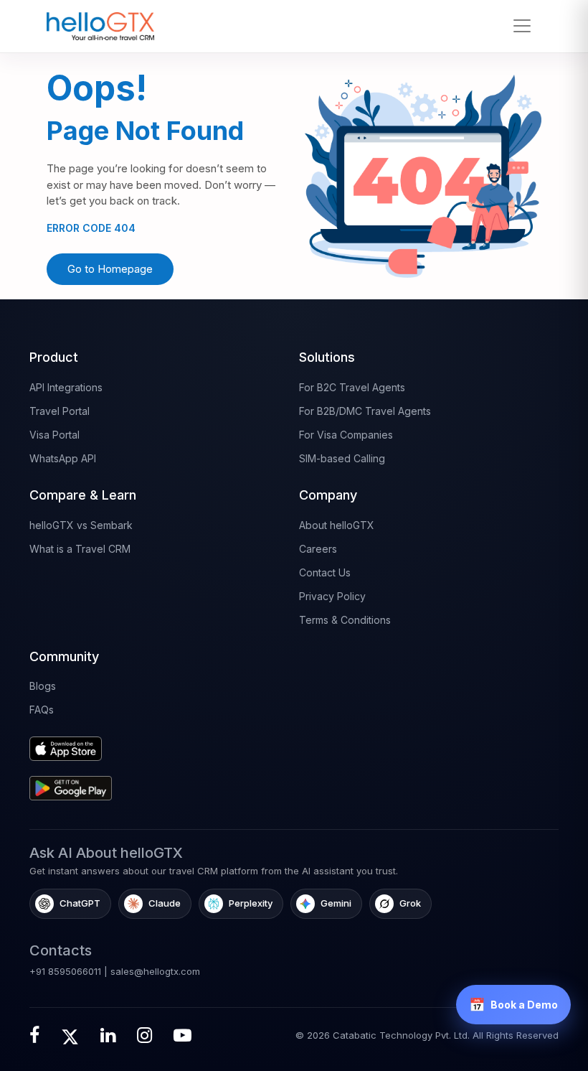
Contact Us (325, 572)
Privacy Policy (332, 596)
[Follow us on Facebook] (34, 1035)
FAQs (41, 709)
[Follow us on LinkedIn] (107, 1035)
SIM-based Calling (342, 458)
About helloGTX (336, 525)
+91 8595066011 (65, 971)
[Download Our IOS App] (159, 743)
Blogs (42, 686)
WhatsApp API (62, 458)
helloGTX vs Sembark (81, 525)
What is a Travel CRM (80, 549)
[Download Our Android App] (159, 782)
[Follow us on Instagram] (144, 1035)
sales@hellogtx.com (155, 971)
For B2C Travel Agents (352, 387)
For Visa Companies (346, 435)
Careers (318, 549)
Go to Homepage (110, 269)
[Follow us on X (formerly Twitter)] (70, 1035)
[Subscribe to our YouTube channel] (182, 1035)
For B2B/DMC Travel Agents (365, 411)
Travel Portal (59, 411)
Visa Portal (54, 435)
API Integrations (66, 387)
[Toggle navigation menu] (522, 25)
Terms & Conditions (345, 620)
